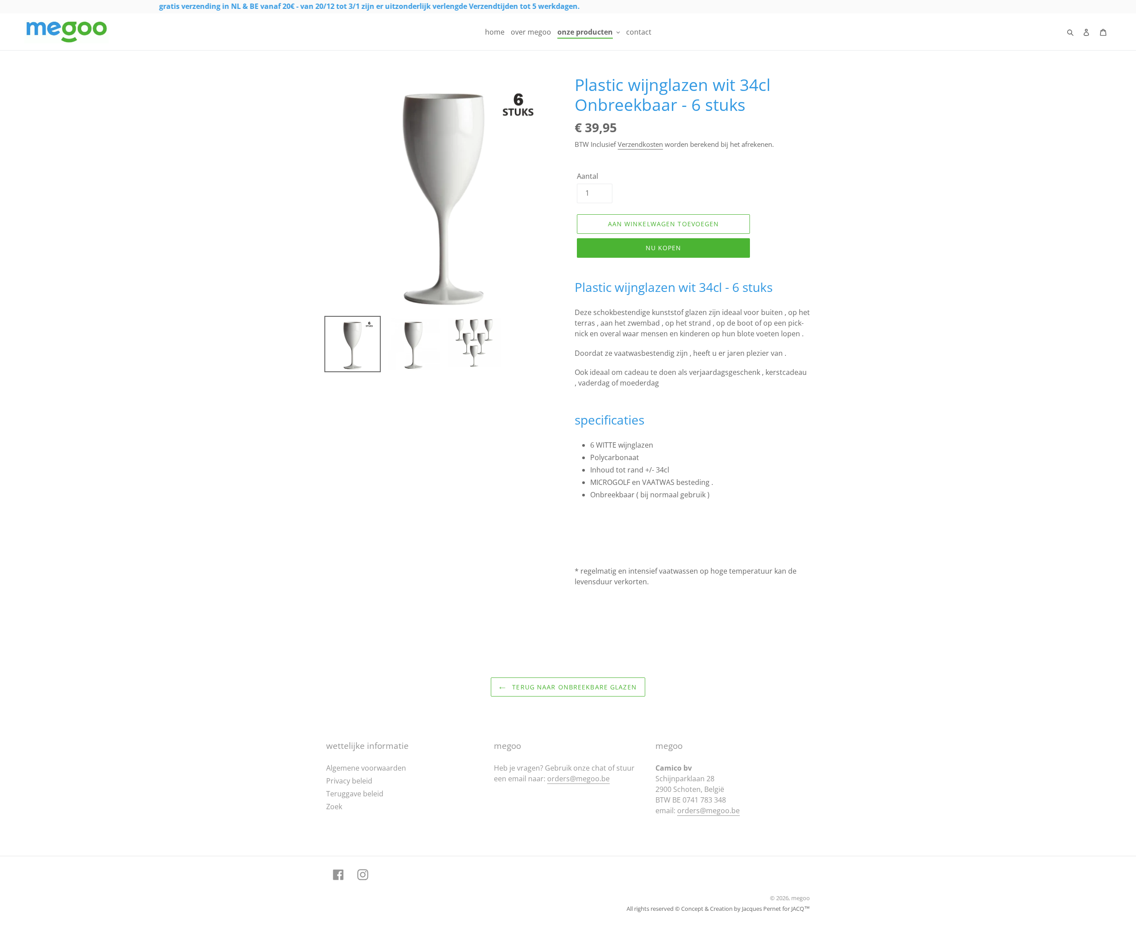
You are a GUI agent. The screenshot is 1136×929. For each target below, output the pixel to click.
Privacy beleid (349, 781)
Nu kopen (664, 248)
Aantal (587, 176)
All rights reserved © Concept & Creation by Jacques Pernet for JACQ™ (718, 909)
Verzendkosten (640, 144)
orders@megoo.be (578, 778)
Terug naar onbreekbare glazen (573, 687)
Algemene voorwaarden (366, 768)
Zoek (334, 806)
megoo (800, 898)
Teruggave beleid (354, 794)
